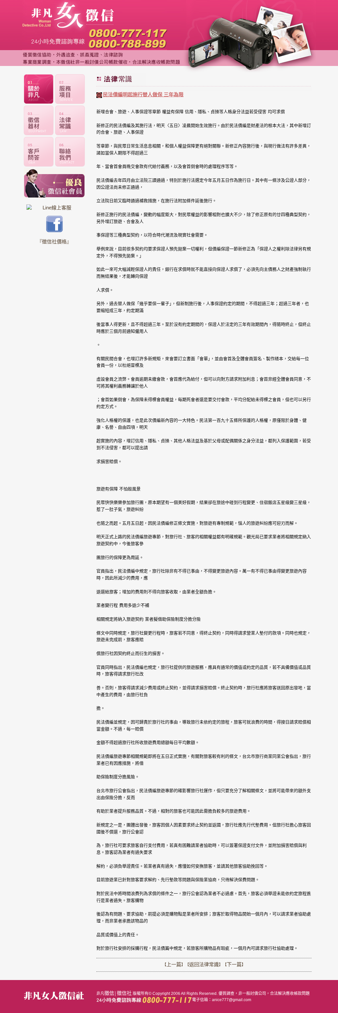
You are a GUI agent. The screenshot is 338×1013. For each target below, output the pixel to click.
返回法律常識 (204, 964)
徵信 (109, 993)
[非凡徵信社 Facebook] (54, 230)
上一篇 (173, 964)
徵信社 (124, 993)
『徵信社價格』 (54, 241)
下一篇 (234, 964)
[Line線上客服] (54, 207)
